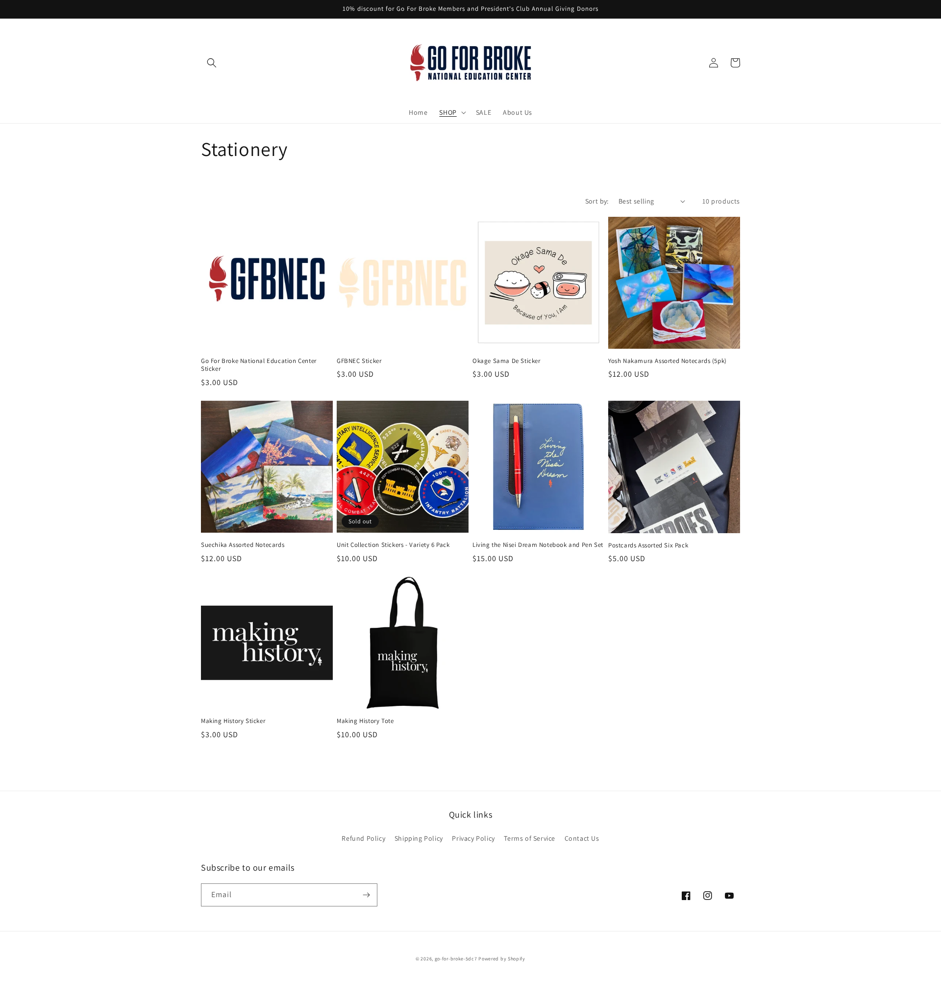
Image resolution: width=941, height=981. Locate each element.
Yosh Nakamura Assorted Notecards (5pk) (667, 361)
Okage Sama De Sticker (506, 361)
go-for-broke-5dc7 (456, 958)
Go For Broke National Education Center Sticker (259, 365)
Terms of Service (529, 838)
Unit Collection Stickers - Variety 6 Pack (393, 545)
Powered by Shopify (501, 958)
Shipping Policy (419, 838)
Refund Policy (363, 838)
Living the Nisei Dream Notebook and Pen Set (537, 545)
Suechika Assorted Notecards (242, 545)
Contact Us (582, 838)
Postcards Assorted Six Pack (648, 545)
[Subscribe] (366, 894)
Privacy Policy (473, 838)
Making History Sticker (233, 721)
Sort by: (597, 201)
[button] (212, 63)
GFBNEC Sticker (359, 361)
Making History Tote (365, 721)
